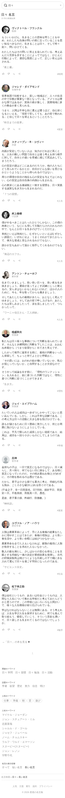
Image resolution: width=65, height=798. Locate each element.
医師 (14, 31)
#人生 (60, 201)
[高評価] (3, 74)
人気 (15, 786)
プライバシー (45, 786)
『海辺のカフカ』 (12, 254)
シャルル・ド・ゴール (14, 728)
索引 (28, 786)
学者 (4, 686)
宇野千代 (7, 755)
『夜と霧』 (8, 67)
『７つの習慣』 (10, 194)
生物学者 (16, 89)
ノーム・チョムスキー (14, 737)
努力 (27, 686)
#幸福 (60, 445)
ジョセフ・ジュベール (14, 732)
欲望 (12, 686)
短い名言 (17, 767)
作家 (14, 145)
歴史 (19, 686)
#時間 (60, 74)
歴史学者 (16, 526)
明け (42, 686)
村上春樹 (17, 213)
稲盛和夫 (17, 332)
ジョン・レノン (11, 751)
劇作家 (15, 276)
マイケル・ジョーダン (14, 714)
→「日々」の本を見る (15, 642)
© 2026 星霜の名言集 (32, 792)
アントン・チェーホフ (24, 273)
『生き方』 (8, 384)
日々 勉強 (34, 672)
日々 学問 (7, 672)
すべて (6, 767)
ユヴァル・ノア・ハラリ (26, 523)
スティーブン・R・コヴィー (28, 142)
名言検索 (5, 777)
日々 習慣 (20, 672)
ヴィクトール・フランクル (27, 28)
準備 (15, 700)
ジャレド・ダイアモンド (26, 86)
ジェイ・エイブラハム (24, 403)
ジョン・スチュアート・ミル (18, 719)
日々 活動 (47, 672)
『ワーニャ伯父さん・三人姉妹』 (21, 312)
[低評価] (9, 74)
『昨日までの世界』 (13, 122)
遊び (37, 700)
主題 (21, 786)
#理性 (60, 391)
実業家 (15, 335)
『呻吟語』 (8, 503)
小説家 (15, 216)
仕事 (6, 700)
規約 (34, 786)
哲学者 (15, 461)
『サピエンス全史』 (13, 567)
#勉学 (60, 630)
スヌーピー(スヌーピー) (15, 746)
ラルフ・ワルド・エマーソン (18, 742)
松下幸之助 (18, 586)
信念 (34, 686)
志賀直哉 (7, 724)
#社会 (60, 574)
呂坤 (14, 458)
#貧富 (60, 129)
